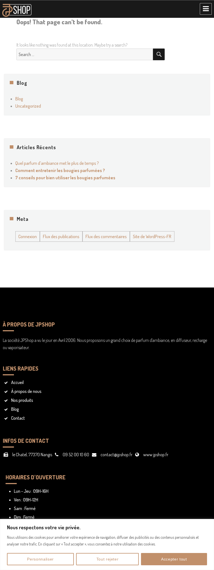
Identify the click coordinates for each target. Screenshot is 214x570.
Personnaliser (40, 559)
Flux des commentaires (106, 236)
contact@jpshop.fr (116, 454)
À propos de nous (26, 391)
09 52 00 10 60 (76, 454)
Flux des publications (61, 236)
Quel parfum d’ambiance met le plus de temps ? (57, 163)
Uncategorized (28, 106)
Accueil (17, 382)
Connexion (27, 236)
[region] (107, 544)
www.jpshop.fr (155, 454)
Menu (206, 9)
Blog (19, 99)
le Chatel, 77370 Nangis (32, 454)
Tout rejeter (107, 559)
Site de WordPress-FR (152, 236)
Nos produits (22, 400)
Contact (18, 418)
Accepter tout (174, 559)
